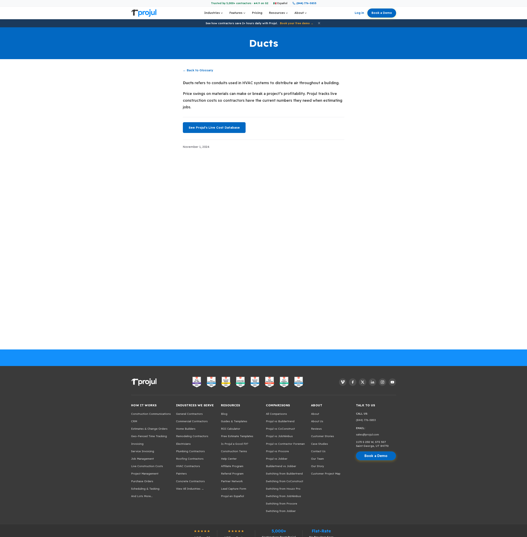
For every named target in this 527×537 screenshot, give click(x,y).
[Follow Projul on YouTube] (392, 382)
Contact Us (318, 451)
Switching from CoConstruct (284, 481)
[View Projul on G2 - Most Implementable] (211, 382)
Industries (212, 13)
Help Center (229, 458)
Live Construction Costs (147, 466)
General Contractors (189, 413)
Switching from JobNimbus (283, 496)
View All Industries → (190, 488)
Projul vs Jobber (276, 458)
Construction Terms (234, 451)
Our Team (317, 458)
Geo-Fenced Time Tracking (149, 436)
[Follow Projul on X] (362, 382)
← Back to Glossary (198, 70)
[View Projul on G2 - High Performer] (269, 382)
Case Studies (319, 443)
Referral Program (232, 473)
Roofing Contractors (190, 458)
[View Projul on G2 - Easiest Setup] (255, 382)
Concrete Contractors (190, 481)
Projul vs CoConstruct (280, 428)
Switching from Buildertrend (284, 473)
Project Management (144, 473)
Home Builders (185, 428)
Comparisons (278, 405)
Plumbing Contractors (190, 451)
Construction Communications (151, 413)
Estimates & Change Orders (149, 428)
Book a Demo (381, 13)
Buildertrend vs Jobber (281, 466)
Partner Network (232, 481)
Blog (224, 413)
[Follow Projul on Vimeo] (342, 382)
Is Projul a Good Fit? (234, 443)
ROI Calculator (230, 428)
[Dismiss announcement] (319, 23)
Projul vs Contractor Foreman (285, 443)
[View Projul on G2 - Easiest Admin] (226, 382)
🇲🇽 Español (280, 3)
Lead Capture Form (233, 488)
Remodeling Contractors (192, 436)
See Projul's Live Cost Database (214, 127)
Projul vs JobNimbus (279, 436)
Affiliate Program (232, 466)
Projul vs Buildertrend (280, 421)
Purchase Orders (142, 481)
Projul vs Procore (277, 451)
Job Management (142, 458)
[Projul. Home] (143, 13)
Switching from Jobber (281, 511)
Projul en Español (232, 496)
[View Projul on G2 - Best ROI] (196, 382)
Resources (277, 13)
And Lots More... (142, 496)
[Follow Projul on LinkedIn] (372, 382)
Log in (359, 13)
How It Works (144, 405)
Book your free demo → (296, 23)
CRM (134, 421)
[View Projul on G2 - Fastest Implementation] (298, 382)
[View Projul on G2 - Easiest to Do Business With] (240, 382)
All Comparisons (276, 413)
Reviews (316, 428)
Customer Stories (322, 436)
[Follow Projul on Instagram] (382, 382)
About (299, 13)
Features (235, 13)
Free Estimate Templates (237, 436)
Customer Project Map (325, 473)
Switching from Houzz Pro (283, 488)
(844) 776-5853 (306, 3)
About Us (317, 421)
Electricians (183, 443)
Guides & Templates (234, 421)
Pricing (257, 13)
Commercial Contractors (192, 421)
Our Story (317, 466)
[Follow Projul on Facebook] (352, 382)
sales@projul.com (367, 434)
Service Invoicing (142, 451)
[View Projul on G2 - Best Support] (284, 382)
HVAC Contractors (188, 466)
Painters (181, 473)
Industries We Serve (195, 405)
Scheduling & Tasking (145, 488)
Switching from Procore (281, 503)
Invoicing (137, 443)
